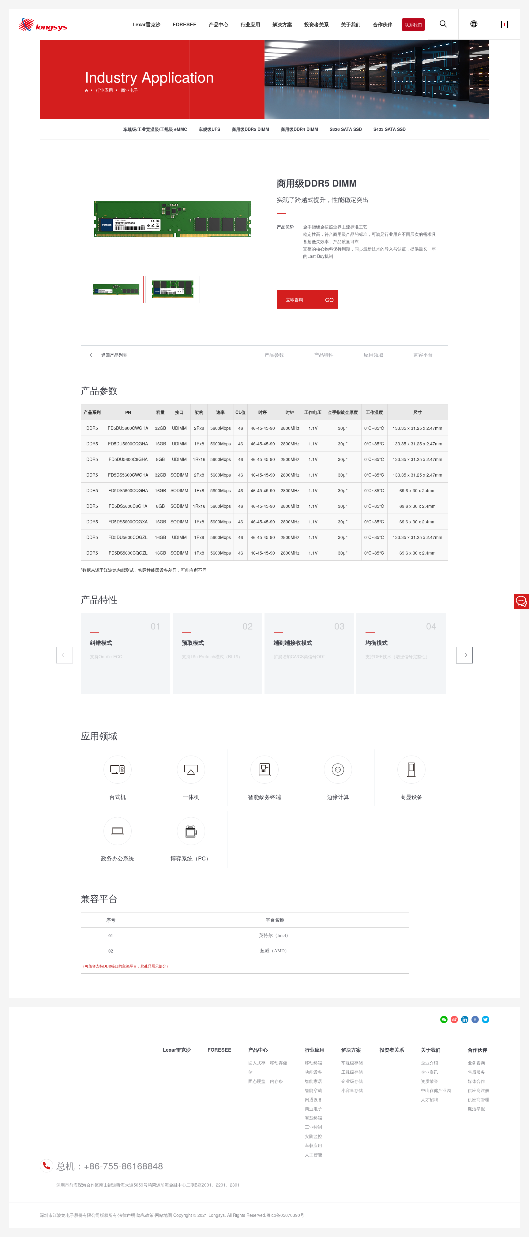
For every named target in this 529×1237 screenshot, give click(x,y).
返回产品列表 (114, 355)
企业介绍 (429, 1063)
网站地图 (163, 1215)
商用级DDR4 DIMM (299, 129)
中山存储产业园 (436, 1090)
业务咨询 (476, 1063)
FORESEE (185, 24)
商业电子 (129, 90)
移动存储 (278, 1063)
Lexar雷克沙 (146, 24)
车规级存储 (352, 1063)
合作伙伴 (382, 24)
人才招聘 (429, 1099)
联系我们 (413, 24)
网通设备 (313, 1099)
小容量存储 (352, 1090)
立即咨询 (310, 299)
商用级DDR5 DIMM (250, 129)
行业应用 (250, 24)
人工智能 (313, 1154)
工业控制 (313, 1127)
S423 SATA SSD (389, 129)
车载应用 (313, 1145)
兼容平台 (423, 354)
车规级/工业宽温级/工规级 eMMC (155, 129)
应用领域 (373, 354)
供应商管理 (478, 1099)
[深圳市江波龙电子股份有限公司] (86, 90)
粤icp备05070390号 (285, 1215)
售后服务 (476, 1072)
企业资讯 (429, 1072)
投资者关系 (316, 24)
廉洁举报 (476, 1108)
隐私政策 (145, 1215)
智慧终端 (313, 1118)
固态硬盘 (256, 1081)
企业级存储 (352, 1081)
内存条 (276, 1081)
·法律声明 (126, 1215)
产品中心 (218, 24)
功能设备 (313, 1072)
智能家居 (313, 1081)
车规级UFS (209, 129)
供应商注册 (478, 1090)
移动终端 (313, 1063)
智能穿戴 (313, 1090)
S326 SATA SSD (346, 129)
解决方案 (282, 24)
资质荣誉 (429, 1081)
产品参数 (274, 354)
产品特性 (324, 354)
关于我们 (351, 24)
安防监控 (313, 1136)
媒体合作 (476, 1081)
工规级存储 (352, 1072)
